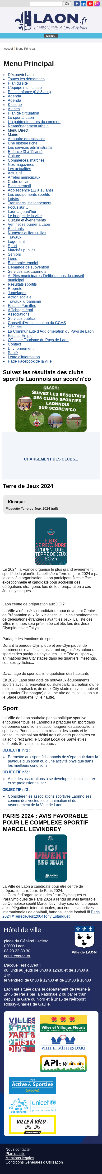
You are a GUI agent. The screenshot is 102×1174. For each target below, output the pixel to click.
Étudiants (16, 229)
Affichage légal (20, 310)
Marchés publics (21, 250)
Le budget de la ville (25, 216)
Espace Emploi (20, 336)
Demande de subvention (28, 267)
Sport (12, 246)
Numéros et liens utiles (27, 233)
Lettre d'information (24, 357)
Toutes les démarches (26, 79)
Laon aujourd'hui (22, 212)
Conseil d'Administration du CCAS (37, 323)
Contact (14, 344)
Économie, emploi (23, 263)
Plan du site (18, 83)
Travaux (14, 237)
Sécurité (15, 327)
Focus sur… (18, 207)
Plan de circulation (23, 113)
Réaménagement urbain (28, 126)
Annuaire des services (26, 139)
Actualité (15, 173)
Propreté (15, 289)
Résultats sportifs (22, 284)
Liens (12, 259)
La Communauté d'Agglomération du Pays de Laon (51, 331)
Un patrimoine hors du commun (34, 122)
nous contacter (17, 956)
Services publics (22, 318)
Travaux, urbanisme (24, 301)
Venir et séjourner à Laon (29, 224)
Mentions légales (19, 1158)
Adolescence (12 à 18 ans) (30, 190)
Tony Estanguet (56, 916)
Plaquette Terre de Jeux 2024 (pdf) (32, 508)
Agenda (14, 96)
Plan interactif (19, 186)
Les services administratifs (30, 147)
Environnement (20, 348)
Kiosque (15, 105)
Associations (18, 314)
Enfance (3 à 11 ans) (25, 152)
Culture (14, 156)
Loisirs (13, 199)
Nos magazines (21, 165)
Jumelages (17, 293)
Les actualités (19, 169)
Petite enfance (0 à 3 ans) (29, 92)
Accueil (9, 48)
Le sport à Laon (21, 117)
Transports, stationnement (29, 203)
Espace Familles (22, 306)
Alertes (14, 109)
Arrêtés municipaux (24, 177)
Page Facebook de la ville (30, 361)
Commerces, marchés (26, 160)
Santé (13, 353)
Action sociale (20, 297)
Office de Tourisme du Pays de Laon (38, 340)
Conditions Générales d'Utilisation (34, 1162)
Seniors (14, 254)
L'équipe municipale (25, 88)
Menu (51, 36)
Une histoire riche (22, 143)
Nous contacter (18, 1149)
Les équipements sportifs (29, 194)
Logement (16, 242)
